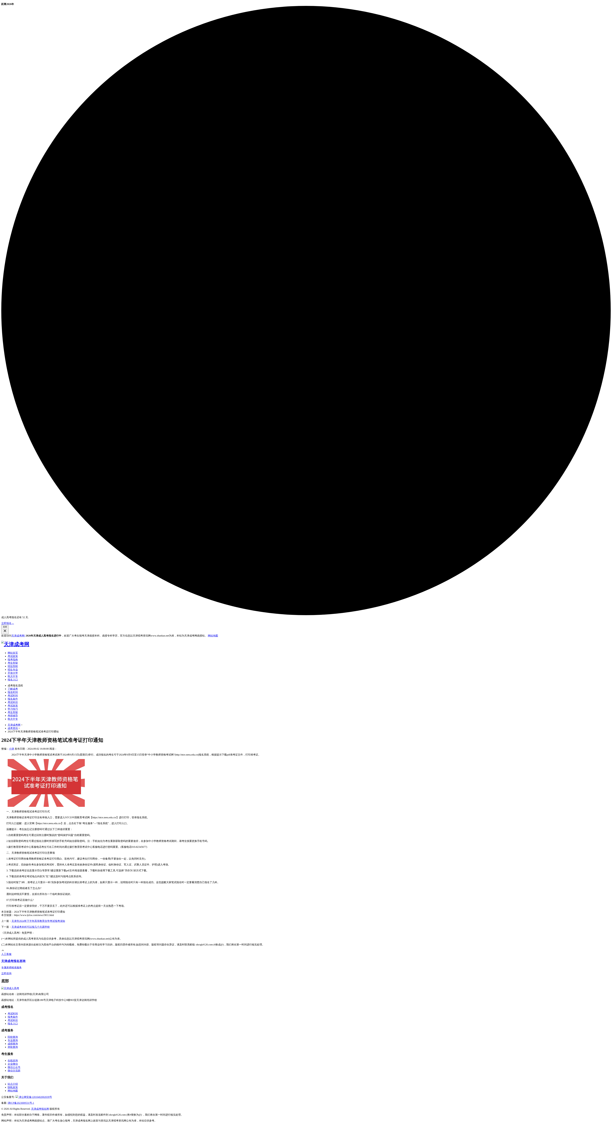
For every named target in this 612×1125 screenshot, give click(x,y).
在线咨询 (13, 1060)
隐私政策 (13, 1087)
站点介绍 (13, 1084)
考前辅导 (13, 715)
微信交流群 (14, 1070)
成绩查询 (13, 1043)
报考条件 (13, 1017)
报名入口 (13, 679)
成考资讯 (13, 728)
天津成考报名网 (40, 1108)
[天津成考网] (15, 644)
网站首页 (13, 652)
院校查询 (13, 1037)
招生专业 (13, 669)
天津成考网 (14, 724)
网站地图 (213, 635)
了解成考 (13, 688)
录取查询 (13, 1047)
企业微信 (13, 1064)
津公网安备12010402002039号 (35, 1097)
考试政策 (13, 656)
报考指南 (13, 659)
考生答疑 (13, 663)
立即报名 (7, 623)
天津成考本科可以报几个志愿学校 (30, 927)
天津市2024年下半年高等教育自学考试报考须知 (38, 921)
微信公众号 (14, 1067)
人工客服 (6, 954)
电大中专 (13, 676)
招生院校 (13, 666)
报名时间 (13, 692)
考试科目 (13, 702)
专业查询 (13, 1040)
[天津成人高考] (10, 988)
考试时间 (13, 695)
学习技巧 (13, 709)
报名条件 (13, 699)
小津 (11, 748)
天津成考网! (18, 635)
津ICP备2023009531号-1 (21, 1103)
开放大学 (13, 673)
